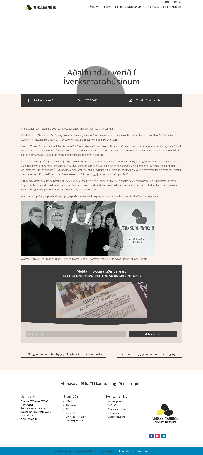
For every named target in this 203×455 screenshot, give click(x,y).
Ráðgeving (95, 7)
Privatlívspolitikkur (74, 420)
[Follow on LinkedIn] (163, 436)
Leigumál (70, 412)
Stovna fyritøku (115, 401)
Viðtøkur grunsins (116, 416)
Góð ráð (112, 405)
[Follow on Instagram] (157, 436)
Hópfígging (165, 2)
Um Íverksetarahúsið (166, 7)
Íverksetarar (114, 412)
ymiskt (157, 100)
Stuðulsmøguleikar (117, 409)
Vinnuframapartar (138, 7)
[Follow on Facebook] (151, 436)
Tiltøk (119, 7)
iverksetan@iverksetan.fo (33, 408)
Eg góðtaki (124, 451)
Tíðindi (108, 7)
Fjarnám (176, 2)
